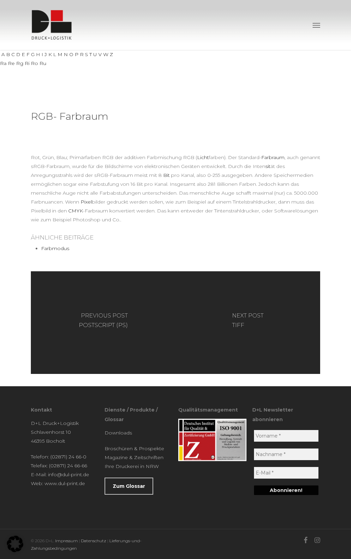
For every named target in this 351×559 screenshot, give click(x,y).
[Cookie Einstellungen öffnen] (15, 550)
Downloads (118, 433)
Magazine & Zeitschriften (134, 457)
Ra (3, 63)
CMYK (75, 211)
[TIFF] (248, 322)
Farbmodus (55, 248)
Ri (27, 63)
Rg (19, 63)
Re (11, 63)
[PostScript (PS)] (103, 322)
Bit (166, 175)
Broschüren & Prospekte (134, 448)
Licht (203, 157)
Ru (42, 63)
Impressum (66, 540)
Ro (34, 63)
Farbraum (273, 157)
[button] (316, 25)
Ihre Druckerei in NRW (132, 466)
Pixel (86, 202)
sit (267, 166)
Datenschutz (93, 540)
